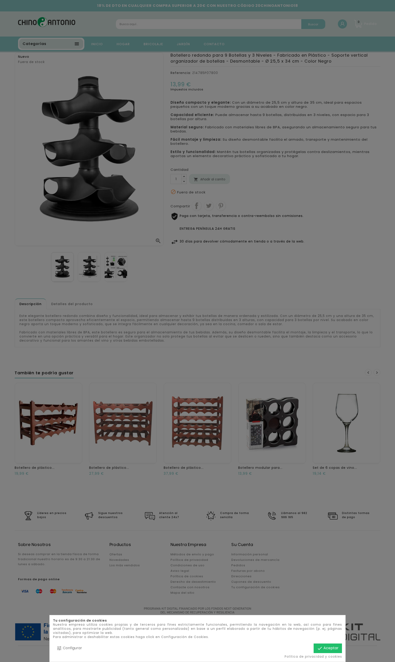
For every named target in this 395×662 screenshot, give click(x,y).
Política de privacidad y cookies (313, 656)
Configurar (69, 648)
